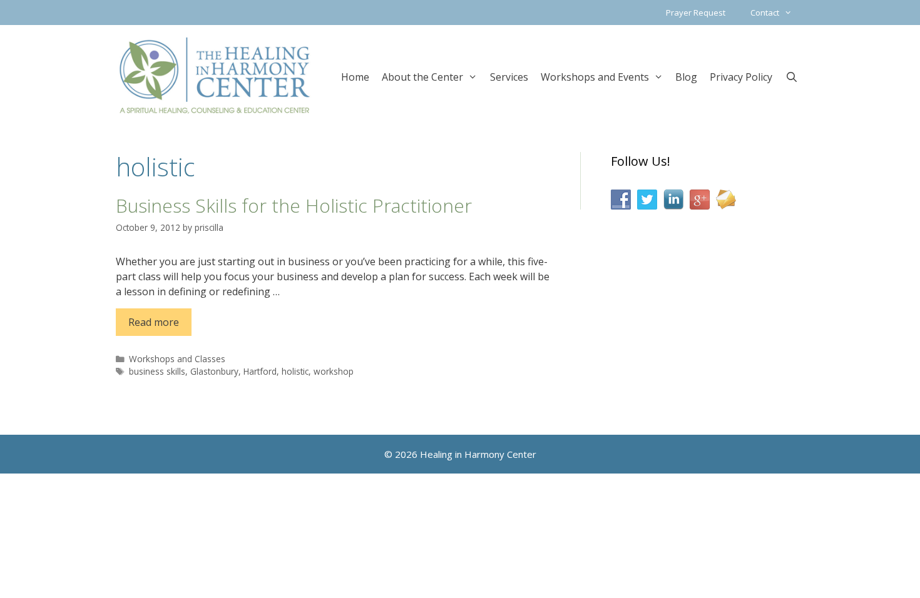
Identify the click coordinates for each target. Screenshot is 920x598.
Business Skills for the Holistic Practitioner (294, 205)
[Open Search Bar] (791, 76)
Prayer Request (695, 12)
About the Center (422, 77)
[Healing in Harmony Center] (215, 75)
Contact (764, 12)
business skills (157, 371)
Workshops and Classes (177, 359)
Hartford (260, 371)
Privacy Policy (741, 77)
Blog (686, 77)
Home (355, 77)
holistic (295, 371)
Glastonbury (214, 371)
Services (509, 77)
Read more (153, 322)
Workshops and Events (595, 77)
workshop (334, 371)
